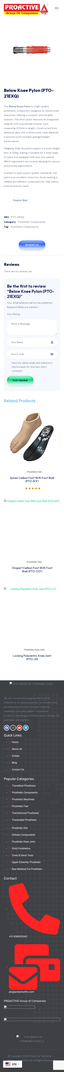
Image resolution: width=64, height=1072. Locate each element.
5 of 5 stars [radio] (36, 314)
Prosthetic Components (32, 222)
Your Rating (13, 314)
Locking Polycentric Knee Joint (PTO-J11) (32, 657)
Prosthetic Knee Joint (34, 649)
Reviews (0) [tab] (32, 244)
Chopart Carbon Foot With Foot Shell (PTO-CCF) (32, 569)
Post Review (20, 380)
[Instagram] (13, 728)
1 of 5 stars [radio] (22, 314)
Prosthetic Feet (34, 472)
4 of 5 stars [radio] (33, 314)
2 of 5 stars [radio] (26, 314)
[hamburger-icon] (56, 8)
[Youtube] (19, 728)
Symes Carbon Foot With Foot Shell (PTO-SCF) (32, 479)
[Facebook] (6, 728)
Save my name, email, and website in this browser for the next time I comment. (32, 367)
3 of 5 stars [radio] (29, 314)
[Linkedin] (26, 728)
